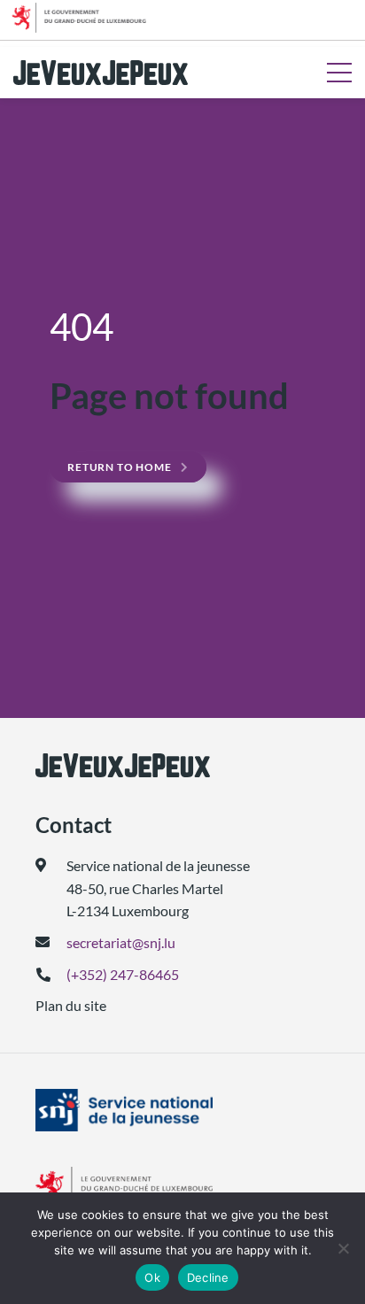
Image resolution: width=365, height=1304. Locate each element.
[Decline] (343, 1248)
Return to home (119, 467)
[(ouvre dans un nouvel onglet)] (182, 1110)
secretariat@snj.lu (120, 942)
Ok (152, 1277)
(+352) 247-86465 (122, 974)
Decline (208, 1277)
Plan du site (70, 1005)
